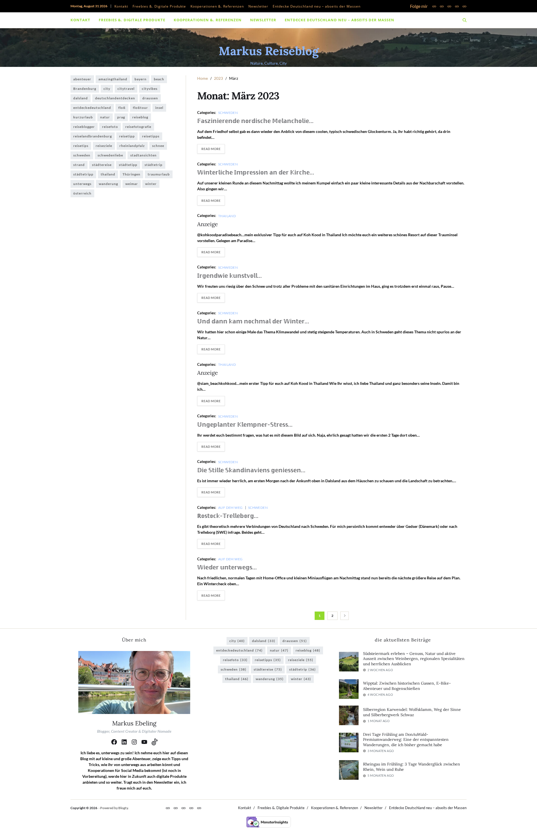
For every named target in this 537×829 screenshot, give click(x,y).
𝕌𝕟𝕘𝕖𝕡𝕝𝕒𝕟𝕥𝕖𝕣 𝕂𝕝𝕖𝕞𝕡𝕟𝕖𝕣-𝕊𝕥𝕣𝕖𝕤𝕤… (245, 424)
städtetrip (153, 165)
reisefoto (110, 127)
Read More (210, 149)
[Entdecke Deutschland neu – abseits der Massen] (464, 6)
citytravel (126, 88)
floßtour (140, 108)
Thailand (227, 216)
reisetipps (150, 136)
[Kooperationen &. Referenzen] (449, 6)
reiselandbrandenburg (92, 136)
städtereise (102, 165)
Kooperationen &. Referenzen (217, 6)
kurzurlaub (83, 117)
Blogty (123, 808)
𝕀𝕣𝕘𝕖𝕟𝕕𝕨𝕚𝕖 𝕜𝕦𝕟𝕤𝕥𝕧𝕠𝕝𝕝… (229, 275)
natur (105, 117)
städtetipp (128, 165)
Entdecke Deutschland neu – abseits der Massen (317, 6)
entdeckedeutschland (92, 108)
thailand (108, 174)
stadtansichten (143, 155)
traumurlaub (159, 174)
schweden (81, 155)
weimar (131, 184)
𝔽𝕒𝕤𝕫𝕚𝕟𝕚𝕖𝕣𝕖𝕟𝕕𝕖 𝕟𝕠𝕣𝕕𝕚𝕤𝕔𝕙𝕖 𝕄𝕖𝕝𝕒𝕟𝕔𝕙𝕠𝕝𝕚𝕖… (255, 120)
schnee (158, 146)
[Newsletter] (457, 6)
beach (159, 79)
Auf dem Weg (230, 507)
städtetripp (83, 174)
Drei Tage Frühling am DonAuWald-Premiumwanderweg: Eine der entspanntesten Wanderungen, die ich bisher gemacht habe (406, 739)
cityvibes (149, 88)
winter (151, 184)
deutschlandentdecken (115, 98)
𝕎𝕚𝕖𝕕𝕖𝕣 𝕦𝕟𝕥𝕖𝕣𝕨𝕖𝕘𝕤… (227, 567)
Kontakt (121, 6)
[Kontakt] (434, 6)
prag (121, 117)
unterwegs (82, 184)
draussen (150, 98)
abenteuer (82, 79)
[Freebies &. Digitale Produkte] (442, 6)
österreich (82, 193)
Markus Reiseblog (269, 51)
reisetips (80, 146)
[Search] (465, 20)
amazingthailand (112, 79)
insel (159, 108)
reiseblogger (84, 127)
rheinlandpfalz (132, 146)
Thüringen (131, 174)
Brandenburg (84, 88)
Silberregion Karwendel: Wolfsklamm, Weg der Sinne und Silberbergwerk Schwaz (412, 712)
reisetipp (127, 136)
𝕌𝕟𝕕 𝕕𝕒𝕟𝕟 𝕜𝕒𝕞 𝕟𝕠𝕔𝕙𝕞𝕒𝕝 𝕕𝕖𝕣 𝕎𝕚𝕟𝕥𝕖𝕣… (253, 321)
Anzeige (207, 224)
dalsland (80, 98)
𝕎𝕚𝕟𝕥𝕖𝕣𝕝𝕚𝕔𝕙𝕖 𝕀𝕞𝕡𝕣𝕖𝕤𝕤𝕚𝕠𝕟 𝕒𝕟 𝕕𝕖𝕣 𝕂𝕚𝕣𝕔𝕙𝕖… (255, 172)
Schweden (228, 112)
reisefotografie (138, 127)
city (106, 88)
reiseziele (104, 146)
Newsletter (258, 6)
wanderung (108, 184)
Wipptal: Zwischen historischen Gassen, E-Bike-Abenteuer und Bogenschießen (407, 686)
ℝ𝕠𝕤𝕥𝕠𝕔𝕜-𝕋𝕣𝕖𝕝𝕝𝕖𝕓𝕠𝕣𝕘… (227, 515)
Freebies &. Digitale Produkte (159, 6)
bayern (141, 79)
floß (122, 108)
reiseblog (140, 117)
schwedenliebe (110, 155)
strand (79, 165)
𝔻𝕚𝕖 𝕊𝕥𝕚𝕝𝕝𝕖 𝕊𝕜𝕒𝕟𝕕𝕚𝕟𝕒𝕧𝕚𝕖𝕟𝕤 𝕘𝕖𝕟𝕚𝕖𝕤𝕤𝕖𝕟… (251, 470)
